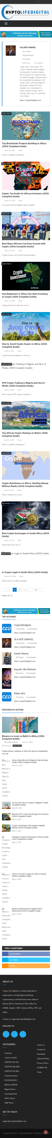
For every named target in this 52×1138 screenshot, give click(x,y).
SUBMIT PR (42, 1068)
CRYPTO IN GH (12, 1062)
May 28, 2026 (17, 808)
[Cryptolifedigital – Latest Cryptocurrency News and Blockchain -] (25, 12)
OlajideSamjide (28, 55)
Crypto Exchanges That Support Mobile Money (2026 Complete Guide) (28, 826)
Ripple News (10, 1089)
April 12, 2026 (9, 301)
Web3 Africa (6, 113)
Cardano (8, 1053)
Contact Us (41, 1050)
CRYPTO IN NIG (6, 364)
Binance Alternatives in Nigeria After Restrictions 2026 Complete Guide (27, 910)
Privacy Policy (42, 1063)
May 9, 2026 (16, 819)
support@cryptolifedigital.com (23, 1019)
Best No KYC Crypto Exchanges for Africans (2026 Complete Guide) (30, 815)
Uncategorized (11, 1094)
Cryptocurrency (11, 1076)
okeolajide (26, 59)
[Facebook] (41, 2)
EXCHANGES (6, 503)
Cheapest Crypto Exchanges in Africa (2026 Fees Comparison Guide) (30, 838)
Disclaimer (41, 1054)
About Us (40, 1045)
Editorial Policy (43, 1059)
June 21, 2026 (27, 742)
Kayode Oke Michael (25, 669)
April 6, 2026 (9, 351)
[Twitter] (44, 2)
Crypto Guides (11, 1058)
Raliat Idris (19, 693)
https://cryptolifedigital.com (30, 100)
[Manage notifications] (46, 1132)
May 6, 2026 (16, 879)
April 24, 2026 (9, 150)
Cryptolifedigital (22, 625)
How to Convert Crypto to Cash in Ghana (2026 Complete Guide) (29, 875)
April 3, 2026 (9, 540)
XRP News (9, 1103)
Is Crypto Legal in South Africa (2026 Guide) (25, 572)
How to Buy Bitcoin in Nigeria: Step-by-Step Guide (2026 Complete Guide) (30, 761)
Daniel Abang (21, 653)
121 (36, 590)
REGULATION (6, 553)
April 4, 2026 (9, 490)
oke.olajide (26, 51)
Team (39, 1072)
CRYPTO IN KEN (12, 1067)
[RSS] (48, 2)
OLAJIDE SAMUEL (24, 639)
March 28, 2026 (10, 576)
